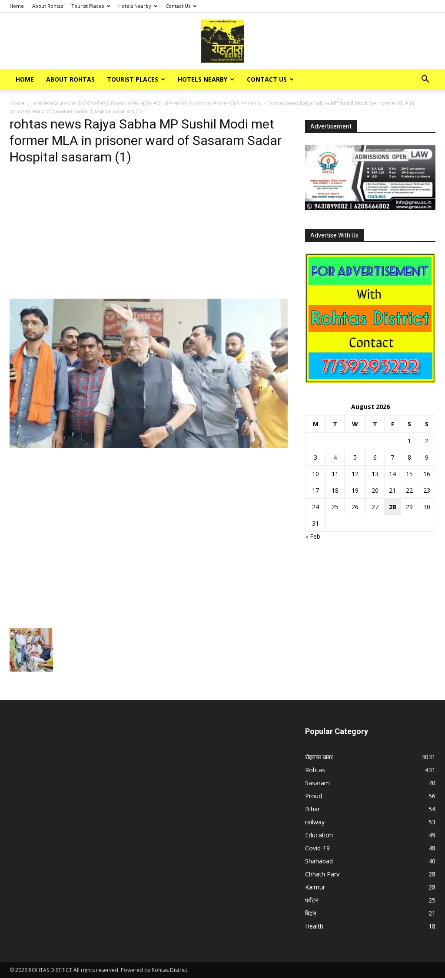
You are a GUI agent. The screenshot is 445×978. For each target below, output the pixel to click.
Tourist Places (87, 6)
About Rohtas (47, 6)
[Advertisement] (149, 234)
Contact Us (178, 6)
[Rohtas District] (222, 41)
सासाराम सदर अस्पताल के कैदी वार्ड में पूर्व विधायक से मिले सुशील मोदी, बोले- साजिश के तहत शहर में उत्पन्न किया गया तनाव (146, 103)
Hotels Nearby (134, 6)
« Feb (312, 536)
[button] (425, 80)
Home (17, 6)
